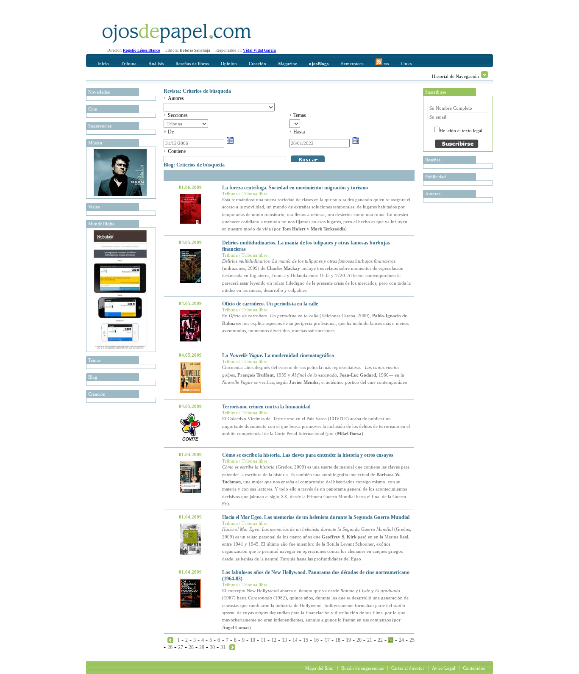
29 (201, 647)
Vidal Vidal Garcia (259, 50)
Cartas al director (407, 668)
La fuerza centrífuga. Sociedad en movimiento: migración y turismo (295, 188)
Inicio (103, 63)
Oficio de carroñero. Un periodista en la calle (270, 304)
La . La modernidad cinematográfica (278, 355)
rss (385, 63)
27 (180, 647)
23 (390, 640)
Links (406, 63)
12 (273, 640)
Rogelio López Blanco (141, 50)
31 (222, 647)
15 (305, 640)
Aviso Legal (443, 668)
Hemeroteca (352, 63)
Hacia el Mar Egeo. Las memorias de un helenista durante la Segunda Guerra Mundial (315, 517)
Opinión (229, 63)
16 (316, 640)
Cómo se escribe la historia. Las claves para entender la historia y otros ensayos (307, 455)
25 (412, 640)
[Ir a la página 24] (232, 646)
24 (401, 640)
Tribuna (128, 63)
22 (380, 640)
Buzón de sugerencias (362, 668)
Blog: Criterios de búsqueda (194, 165)
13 (284, 640)
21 (369, 640)
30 (212, 647)
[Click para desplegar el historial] (484, 74)
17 (327, 640)
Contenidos (474, 668)
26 (170, 647)
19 (348, 640)
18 (337, 640)
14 (295, 640)
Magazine (287, 63)
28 (191, 647)
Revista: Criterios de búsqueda (197, 91)
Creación (257, 63)
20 (359, 640)
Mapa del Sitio (319, 668)
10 (252, 640)
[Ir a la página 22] (170, 639)
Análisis (156, 63)
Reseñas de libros (192, 63)
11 (263, 640)
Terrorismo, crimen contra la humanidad (266, 407)
